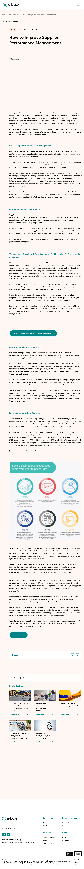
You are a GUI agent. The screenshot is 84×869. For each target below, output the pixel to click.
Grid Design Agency (77, 862)
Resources (12, 15)
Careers (65, 840)
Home (4, 15)
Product (65, 823)
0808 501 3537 (9, 828)
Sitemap (55, 864)
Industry (65, 826)
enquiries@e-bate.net (12, 825)
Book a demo (48, 823)
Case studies (48, 837)
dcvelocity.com (28, 451)
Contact (46, 826)
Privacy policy (46, 864)
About (64, 837)
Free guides (47, 843)
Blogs (45, 840)
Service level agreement (12, 864)
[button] (42, 21)
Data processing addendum (31, 864)
